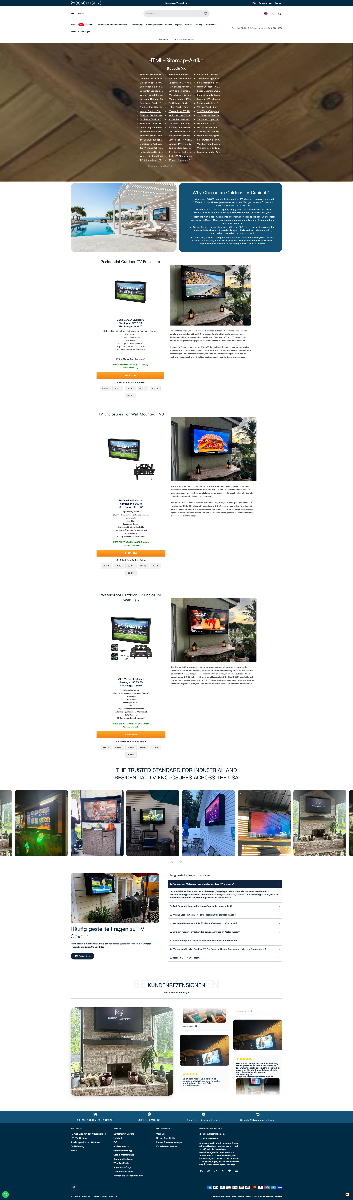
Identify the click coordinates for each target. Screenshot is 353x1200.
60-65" (142, 388)
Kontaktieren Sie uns (123, 1133)
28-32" (105, 388)
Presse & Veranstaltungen (169, 1142)
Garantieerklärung (122, 1150)
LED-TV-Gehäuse (79, 1138)
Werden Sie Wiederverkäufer (128, 1175)
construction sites (240, 216)
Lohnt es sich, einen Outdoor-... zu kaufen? (190, 90)
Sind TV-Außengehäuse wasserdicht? (216, 111)
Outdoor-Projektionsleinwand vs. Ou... (158, 107)
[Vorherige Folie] (172, 862)
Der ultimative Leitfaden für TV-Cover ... (188, 131)
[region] (176, 3)
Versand (278, 1196)
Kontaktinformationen (263, 1196)
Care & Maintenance (123, 1154)
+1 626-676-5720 (273, 28)
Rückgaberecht (121, 1146)
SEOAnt (168, 165)
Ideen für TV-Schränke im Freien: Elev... (216, 99)
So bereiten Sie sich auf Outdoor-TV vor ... (161, 86)
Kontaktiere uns (265, 3)
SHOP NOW (130, 375)
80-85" (130, 395)
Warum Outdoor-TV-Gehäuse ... (156, 111)
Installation (118, 1138)
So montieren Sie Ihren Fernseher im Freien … (219, 82)
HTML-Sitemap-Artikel (183, 38)
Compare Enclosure (123, 1159)
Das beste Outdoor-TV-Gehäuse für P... (160, 119)
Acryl (233, 894)
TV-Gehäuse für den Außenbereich (88, 1133)
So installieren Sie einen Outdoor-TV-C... (160, 131)
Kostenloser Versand (174, 3)
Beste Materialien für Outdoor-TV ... (215, 90)
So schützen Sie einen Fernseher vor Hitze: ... (191, 82)
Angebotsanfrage (122, 1167)
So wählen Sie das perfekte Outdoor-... (159, 90)
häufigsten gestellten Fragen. (123, 943)
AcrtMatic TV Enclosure (89, 1196)
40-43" (118, 388)
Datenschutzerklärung (220, 1196)
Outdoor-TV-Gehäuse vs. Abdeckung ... (160, 78)
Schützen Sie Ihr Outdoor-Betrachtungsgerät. (163, 135)
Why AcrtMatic (121, 1163)
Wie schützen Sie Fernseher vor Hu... (187, 95)
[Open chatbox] (347, 1194)
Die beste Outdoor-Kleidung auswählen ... (161, 99)
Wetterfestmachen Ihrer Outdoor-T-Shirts (190, 78)
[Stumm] (74, 793)
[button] (266, 13)
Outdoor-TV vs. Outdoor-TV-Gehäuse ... (189, 143)
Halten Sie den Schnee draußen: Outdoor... (190, 107)
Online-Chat (84, 956)
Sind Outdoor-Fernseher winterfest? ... (188, 147)
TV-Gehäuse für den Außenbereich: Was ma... (192, 86)
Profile (74, 1150)
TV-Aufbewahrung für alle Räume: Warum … (162, 160)
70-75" (155, 388)
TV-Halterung (77, 1146)
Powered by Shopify (108, 1196)
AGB (234, 1196)
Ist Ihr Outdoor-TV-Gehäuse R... (185, 115)
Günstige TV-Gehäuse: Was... (155, 143)
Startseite (164, 38)
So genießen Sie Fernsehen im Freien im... (218, 95)
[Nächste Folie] (181, 862)
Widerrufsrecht (244, 1196)
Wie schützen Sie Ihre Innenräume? (186, 135)
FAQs (254, 3)
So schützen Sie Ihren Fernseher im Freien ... (191, 152)
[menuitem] (91, 1133)
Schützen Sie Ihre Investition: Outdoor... (159, 115)
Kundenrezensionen (123, 1171)
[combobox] (172, 13)
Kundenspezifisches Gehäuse (85, 1142)
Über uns (278, 3)
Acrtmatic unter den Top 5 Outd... (186, 74)
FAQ (115, 1142)
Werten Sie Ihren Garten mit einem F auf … (161, 156)
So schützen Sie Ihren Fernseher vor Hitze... (219, 139)
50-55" (130, 388)
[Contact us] (5, 1194)
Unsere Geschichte (165, 1138)
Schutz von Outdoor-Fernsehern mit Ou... (160, 123)
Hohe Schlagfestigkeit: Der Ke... (213, 135)
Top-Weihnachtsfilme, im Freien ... (157, 147)
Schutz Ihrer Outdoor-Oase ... (212, 74)
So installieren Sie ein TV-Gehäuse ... (158, 152)
